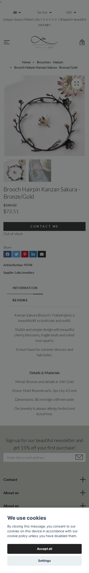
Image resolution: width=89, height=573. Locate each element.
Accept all (44, 549)
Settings (44, 560)
